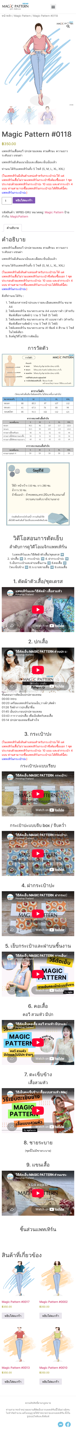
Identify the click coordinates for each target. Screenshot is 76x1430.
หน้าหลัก (7, 15)
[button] (53, 7)
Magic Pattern (22, 15)
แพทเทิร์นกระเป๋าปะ (14, 192)
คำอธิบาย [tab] (13, 228)
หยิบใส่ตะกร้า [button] (13, 1316)
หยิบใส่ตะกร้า (24, 200)
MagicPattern (19, 216)
